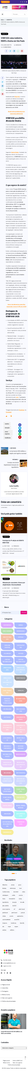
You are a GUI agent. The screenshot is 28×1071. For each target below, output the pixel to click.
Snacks (7, 813)
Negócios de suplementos (20, 764)
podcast (23, 912)
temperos (4, 923)
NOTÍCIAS (20, 772)
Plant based (21, 790)
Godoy (20, 898)
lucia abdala (7, 739)
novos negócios (7, 432)
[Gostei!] (6, 416)
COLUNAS (7, 653)
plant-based (22, 909)
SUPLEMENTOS (20, 815)
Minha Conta (6, 994)
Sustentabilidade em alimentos (8, 824)
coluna (23, 891)
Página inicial (6, 984)
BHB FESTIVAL (7, 638)
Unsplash (9, 412)
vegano (16, 926)
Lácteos (7, 717)
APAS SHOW (7, 631)
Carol (20, 888)
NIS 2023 (7, 772)
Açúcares (7, 625)
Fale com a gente (7, 998)
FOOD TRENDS (7, 691)
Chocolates (20, 646)
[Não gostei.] (11, 416)
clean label (15, 891)
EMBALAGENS (7, 668)
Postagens (5, 991)
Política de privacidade (9, 1001)
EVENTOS (9, 20)
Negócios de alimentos (7, 763)
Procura (24, 612)
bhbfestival (12, 888)
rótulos (4, 916)
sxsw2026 (16, 919)
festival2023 (12, 898)
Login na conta (7, 966)
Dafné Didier (15, 152)
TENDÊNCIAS (20, 823)
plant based (14, 912)
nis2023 (14, 905)
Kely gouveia (21, 710)
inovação (7, 427)
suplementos (20, 916)
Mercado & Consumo (7, 747)
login (13, 505)
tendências (8, 437)
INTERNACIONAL (20, 700)
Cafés (20, 637)
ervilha (13, 895)
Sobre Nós (5, 988)
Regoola (17, 96)
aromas (12, 884)
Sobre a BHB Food (17, 1060)
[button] (13, 873)
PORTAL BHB (7, 805)
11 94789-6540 (6, 960)
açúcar (19, 884)
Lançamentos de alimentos (7, 727)
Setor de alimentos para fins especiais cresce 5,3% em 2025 (16, 305)
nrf (14, 909)
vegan (9, 926)
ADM (21, 625)
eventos (7, 423)
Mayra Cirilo (21, 739)
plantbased (5, 912)
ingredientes (5, 902)
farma (3, 898)
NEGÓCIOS (20, 754)
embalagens (5, 895)
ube (3, 926)
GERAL (21, 690)
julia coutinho (5, 905)
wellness (12, 930)
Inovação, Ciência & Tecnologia (7, 701)
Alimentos (4, 884)
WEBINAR (7, 832)
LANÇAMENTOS (20, 718)
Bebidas (20, 631)
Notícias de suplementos (20, 781)
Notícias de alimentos (7, 780)
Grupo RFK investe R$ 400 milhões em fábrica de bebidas (14, 863)
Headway (21, 410)
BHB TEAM (7, 546)
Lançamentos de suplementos (20, 729)
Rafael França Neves (20, 806)
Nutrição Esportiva (7, 790)
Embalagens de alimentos (20, 670)
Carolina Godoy (7, 646)
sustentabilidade (6, 919)
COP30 (20, 653)
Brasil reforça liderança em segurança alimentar (16, 112)
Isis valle (22, 902)
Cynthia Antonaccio (7, 660)
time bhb (22, 923)
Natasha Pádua (21, 747)
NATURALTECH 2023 (7, 755)
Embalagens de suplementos (7, 681)
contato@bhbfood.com (9, 963)
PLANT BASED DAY (7, 798)
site (17, 397)
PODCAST (21, 797)
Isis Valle (7, 709)
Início (2, 20)
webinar (4, 930)
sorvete (11, 916)
